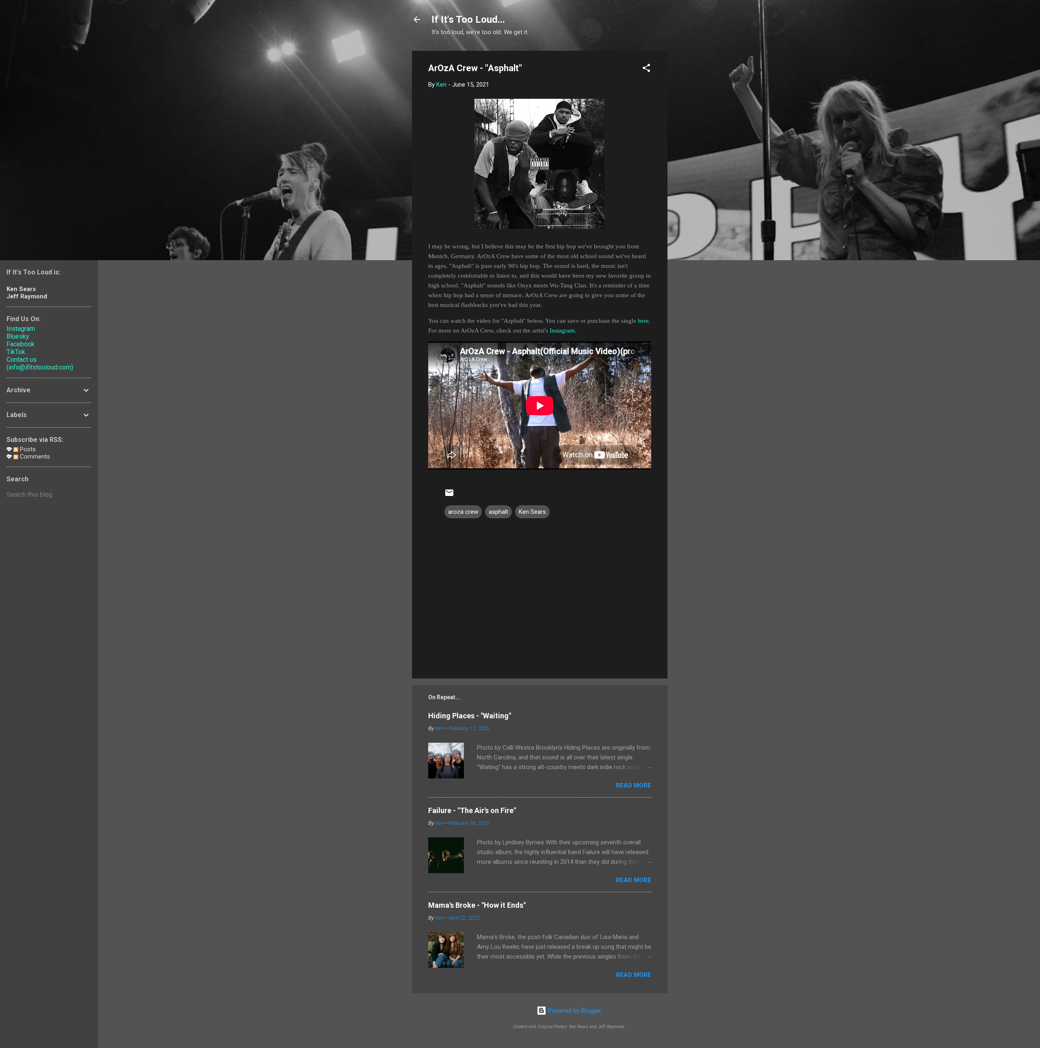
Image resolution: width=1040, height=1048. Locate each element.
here (643, 320)
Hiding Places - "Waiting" (469, 715)
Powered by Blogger (573, 1010)
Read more (633, 785)
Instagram (562, 330)
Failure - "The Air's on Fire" (472, 810)
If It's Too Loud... (468, 19)
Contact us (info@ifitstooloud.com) (39, 363)
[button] (646, 69)
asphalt (498, 511)
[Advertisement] (700, 173)
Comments (34, 456)
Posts (27, 449)
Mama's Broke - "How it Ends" (477, 905)
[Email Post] (449, 495)
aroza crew (463, 511)
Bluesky (17, 336)
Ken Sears (532, 511)
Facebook (20, 344)
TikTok (15, 352)
